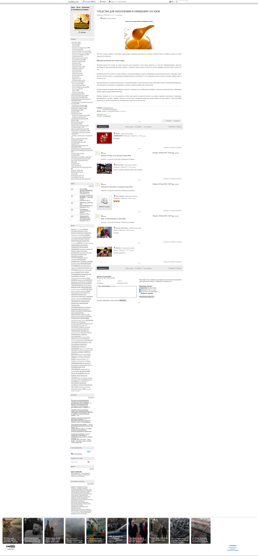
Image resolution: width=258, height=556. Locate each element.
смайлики (113, 286)
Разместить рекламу (232, 550)
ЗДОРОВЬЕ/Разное (108, 108)
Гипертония (75, 70)
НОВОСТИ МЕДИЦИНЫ (78, 138)
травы (88, 361)
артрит (78, 229)
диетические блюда (81, 239)
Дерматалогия (76, 73)
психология (88, 340)
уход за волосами (82, 371)
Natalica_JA (81, 489)
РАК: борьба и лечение (78, 58)
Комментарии (85, 7)
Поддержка (170, 2)
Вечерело (86, 502)
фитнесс (84, 381)
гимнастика (74, 235)
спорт (73, 359)
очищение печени (76, 320)
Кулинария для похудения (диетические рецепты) (79, 106)
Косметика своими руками (79, 115)
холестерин (82, 383)
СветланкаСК (75, 510)
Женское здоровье (77, 61)
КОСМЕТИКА (75, 113)
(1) (89, 214)
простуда (73, 340)
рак (72, 342)
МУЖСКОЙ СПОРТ (76, 175)
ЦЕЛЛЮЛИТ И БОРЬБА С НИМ (80, 157)
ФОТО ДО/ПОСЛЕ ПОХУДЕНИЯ (80, 179)
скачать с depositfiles (84, 356)
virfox (79, 498)
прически (86, 338)
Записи (73, 7)
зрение (73, 251)
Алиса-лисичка (82, 499)
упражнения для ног (85, 365)
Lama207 (85, 488)
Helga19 (85, 486)
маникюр (88, 280)
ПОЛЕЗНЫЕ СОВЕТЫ (77, 108)
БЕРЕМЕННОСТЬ (76, 172)
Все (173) (91, 397)
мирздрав (86, 474)
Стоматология (76, 56)
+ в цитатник (118, 15)
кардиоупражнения (76, 257)
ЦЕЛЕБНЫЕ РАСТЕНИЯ (78, 118)
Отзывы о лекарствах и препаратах (82, 135)
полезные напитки (82, 329)
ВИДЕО (73, 120)
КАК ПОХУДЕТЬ (75, 122)
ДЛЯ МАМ (74, 155)
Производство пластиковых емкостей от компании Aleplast (80, 410)
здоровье (75, 249)
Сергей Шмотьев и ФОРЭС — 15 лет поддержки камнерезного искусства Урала (82, 426)
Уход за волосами (77, 85)
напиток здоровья (76, 299)
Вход (94, 1)
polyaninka (80, 496)
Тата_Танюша (119, 196)
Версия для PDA (233, 547)
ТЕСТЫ (73, 174)
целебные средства (84, 387)
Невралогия (75, 78)
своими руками (77, 352)
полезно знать (77, 327)
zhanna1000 (84, 498)
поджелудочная (75, 323)
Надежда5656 (119, 165)
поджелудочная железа (86, 323)
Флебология (75, 65)
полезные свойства (86, 332)
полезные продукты (80, 331)
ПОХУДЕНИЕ (75, 124)
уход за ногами (82, 378)
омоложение (79, 313)
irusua (73, 495)
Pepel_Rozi (88, 489)
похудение (76, 337)
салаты (84, 348)
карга (85, 513)
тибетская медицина (81, 361)
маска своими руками (81, 284)
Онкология (75, 63)
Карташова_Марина (77, 503)
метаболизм (83, 291)
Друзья (78, 7)
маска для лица (81, 283)
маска (73, 283)
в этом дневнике (77, 454)
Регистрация (87, 1)
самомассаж (81, 350)
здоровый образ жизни (79, 247)
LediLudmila (74, 489)
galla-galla (85, 494)
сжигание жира (82, 354)
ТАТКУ (117, 133)
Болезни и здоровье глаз (79, 54)
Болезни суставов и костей (79, 47)
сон (78, 357)
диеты (79, 243)
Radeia (73, 491)
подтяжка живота (75, 325)
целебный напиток (76, 389)
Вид (172, 2)
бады (81, 229)
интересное (75, 253)
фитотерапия (75, 383)
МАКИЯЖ (74, 144)
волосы (74, 233)
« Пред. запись (129, 126)
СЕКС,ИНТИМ (75, 165)
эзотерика (88, 389)
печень (83, 320)
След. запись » (148, 126)
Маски (73, 229)
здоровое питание (79, 245)
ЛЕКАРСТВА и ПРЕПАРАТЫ (79, 130)
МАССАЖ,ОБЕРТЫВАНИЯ (78, 129)
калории (80, 256)
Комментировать (103, 126)
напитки (74, 294)
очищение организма (80, 318)
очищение (88, 316)
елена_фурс (80, 513)
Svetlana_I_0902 (78, 492)
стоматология (80, 359)
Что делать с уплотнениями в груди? (85, 210)
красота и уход (82, 272)
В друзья (83, 32)
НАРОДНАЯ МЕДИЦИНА (78, 95)
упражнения (76, 363)
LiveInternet (74, 2)
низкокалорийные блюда (81, 307)
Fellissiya (79, 486)
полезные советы (79, 334)
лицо (88, 278)
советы (73, 357)
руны (80, 348)
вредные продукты (84, 233)
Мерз (86, 506)
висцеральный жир (77, 231)
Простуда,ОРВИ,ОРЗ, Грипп (80, 51)
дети (83, 235)
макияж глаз (81, 280)
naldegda (73, 496)
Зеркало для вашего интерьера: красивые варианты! (80, 418)
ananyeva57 (74, 494)
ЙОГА (72, 162)
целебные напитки (77, 385)
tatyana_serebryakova (121, 228)
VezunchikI (86, 492)
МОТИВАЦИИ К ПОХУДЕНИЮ (79, 148)
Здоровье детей (76, 68)
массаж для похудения (76, 289)
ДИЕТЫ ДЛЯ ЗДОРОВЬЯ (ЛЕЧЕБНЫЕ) (82, 150)
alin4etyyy (118, 248)
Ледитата (74, 505)
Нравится (168, 120)
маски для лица (78, 287)
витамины (85, 231)
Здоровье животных (77, 80)
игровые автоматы (81, 251)
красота (81, 268)
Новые (179, 126)
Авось (112, 1)
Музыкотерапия (76, 75)
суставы (73, 361)
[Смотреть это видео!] (75, 191)
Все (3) (92, 469)
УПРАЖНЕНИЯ (75, 110)
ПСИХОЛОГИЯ (75, 140)
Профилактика (76, 49)
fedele (80, 494)
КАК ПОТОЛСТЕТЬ (76, 177)
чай (84, 389)
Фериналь (88, 512)
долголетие (85, 243)
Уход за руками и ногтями (79, 87)
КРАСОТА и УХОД (76, 82)
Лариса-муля (87, 503)
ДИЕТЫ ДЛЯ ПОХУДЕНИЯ (78, 125)
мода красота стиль (77, 292)
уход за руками (82, 380)
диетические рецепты (80, 241)
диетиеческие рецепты (76, 237)
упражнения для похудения (78, 368)
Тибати (83, 512)
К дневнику (138, 126)
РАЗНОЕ (73, 112)
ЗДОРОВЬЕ (74, 42)
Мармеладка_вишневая (78, 506)
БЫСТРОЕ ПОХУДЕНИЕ (78, 160)
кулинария (75, 274)
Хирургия (74, 77)
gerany (90, 494)
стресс (87, 359)
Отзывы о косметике (78, 117)
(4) (89, 220)
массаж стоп (74, 291)
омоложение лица (78, 314)
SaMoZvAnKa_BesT (81, 491)
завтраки (91, 243)
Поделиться (177, 120)
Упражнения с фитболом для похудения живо (85, 217)
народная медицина (113, 111)
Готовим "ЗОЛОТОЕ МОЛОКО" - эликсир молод (86, 197)
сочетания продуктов (84, 357)
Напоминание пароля (122, 283)
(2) (88, 193)
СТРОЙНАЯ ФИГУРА (77, 142)
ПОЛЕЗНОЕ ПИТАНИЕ (77, 97)
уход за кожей (77, 373)
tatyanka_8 (74, 498)
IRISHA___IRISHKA (76, 488)
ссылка (143, 136)
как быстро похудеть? (81, 253)
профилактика (79, 340)
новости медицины (85, 311)
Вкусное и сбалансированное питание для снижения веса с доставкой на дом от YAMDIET (80, 402)
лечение (82, 276)
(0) (91, 403)
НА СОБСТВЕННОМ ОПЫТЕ (79, 158)
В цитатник (178, 147)
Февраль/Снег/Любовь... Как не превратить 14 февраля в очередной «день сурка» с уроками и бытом (81, 436)
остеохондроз (80, 316)
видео (85, 229)
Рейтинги (104, 1)
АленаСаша (74, 499)
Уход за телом (76, 89)
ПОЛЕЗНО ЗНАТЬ (76, 94)
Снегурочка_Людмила (85, 510)
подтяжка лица (83, 325)
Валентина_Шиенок (77, 502)
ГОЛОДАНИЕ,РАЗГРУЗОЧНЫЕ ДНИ (81, 167)
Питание (74, 44)
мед (79, 291)
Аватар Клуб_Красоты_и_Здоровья (81, 21)
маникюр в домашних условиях (81, 282)
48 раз (105, 114)
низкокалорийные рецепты (80, 309)
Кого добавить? (85, 473)
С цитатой (172, 147)
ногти (73, 313)
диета (87, 235)
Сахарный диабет (77, 66)
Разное (74, 46)
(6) (89, 200)
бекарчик (73, 513)
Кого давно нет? (75, 473)
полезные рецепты (75, 332)
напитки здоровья (86, 296)
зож (92, 249)
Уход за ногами (76, 92)
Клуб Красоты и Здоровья (72, 9)
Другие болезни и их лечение (80, 53)
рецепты (77, 342)
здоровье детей (85, 249)
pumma (85, 496)
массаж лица (87, 289)
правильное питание (77, 338)
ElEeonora (74, 486)
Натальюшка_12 (76, 508)
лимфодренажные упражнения (78, 278)
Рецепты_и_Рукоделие (77, 476)
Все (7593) (91, 484)
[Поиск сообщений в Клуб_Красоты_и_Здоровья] (89, 451)
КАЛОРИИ (74, 164)
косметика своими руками (82, 261)
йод (88, 253)
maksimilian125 (83, 495)
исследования (83, 252)
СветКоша (88, 509)
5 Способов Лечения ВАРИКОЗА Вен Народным (86, 190)
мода (88, 291)
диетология (74, 243)
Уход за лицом (76, 83)
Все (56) (91, 186)
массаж (88, 287)
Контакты (232, 548)
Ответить (166, 147)
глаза (79, 235)
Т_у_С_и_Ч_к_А (75, 512)
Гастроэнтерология (77, 59)
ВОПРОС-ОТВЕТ (76, 170)
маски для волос (86, 285)
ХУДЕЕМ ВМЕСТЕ (76, 153)
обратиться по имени (127, 133)
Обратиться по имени (127, 159)
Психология (75, 71)
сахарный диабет (88, 350)
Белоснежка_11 (79, 501)
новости (74, 311)
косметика (82, 259)
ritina (88, 496)
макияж (74, 280)
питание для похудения (78, 322)
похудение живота (85, 336)
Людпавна (80, 505)
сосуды (123, 111)
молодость (87, 292)
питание (89, 320)
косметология (76, 263)
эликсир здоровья (75, 390)
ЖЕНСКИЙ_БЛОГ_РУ (77, 474)
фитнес (80, 381)
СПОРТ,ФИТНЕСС (76, 127)
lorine (104, 153)
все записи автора (111, 18)
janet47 (77, 495)
